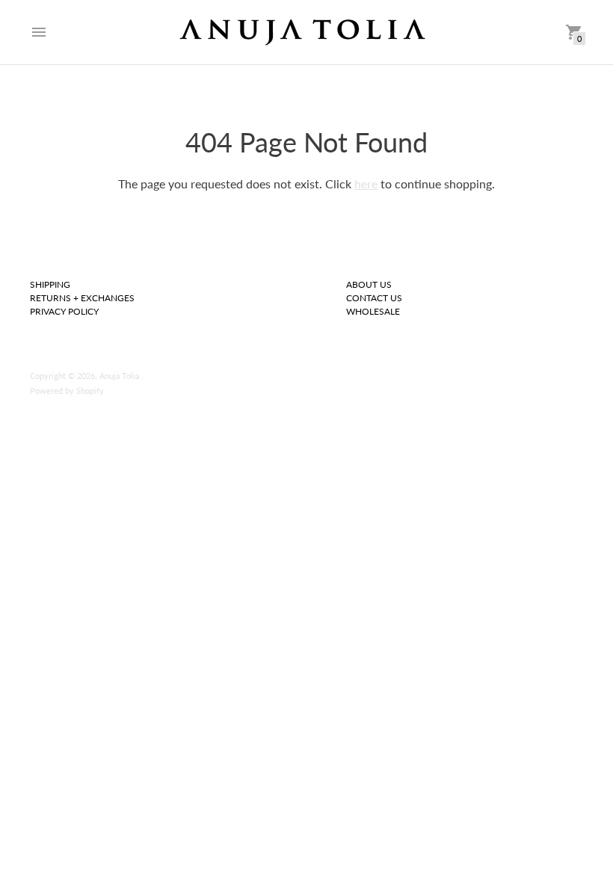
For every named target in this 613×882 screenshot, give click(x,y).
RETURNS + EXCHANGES (82, 297)
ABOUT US (369, 284)
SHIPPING (50, 284)
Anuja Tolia (120, 375)
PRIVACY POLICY (64, 311)
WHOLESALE (373, 311)
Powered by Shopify (67, 390)
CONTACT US (374, 297)
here (366, 183)
